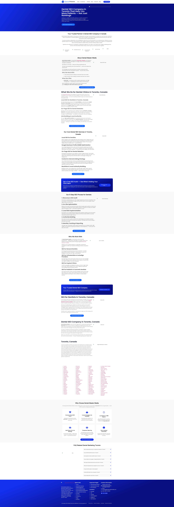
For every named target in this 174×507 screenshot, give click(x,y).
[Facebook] (101, 493)
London (64, 385)
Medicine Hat (103, 380)
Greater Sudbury (79, 380)
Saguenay (78, 382)
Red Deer (103, 367)
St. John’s (90, 372)
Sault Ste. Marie (91, 392)
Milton (89, 382)
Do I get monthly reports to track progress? (91, 469)
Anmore (77, 385)
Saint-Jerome (103, 387)
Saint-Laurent (91, 387)
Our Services (82, 1)
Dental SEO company (81, 60)
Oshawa (65, 391)
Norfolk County (104, 381)
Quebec (65, 377)
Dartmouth (90, 369)
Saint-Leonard (104, 368)
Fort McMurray (91, 390)
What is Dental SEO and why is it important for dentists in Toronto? (94, 449)
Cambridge (78, 389)
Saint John (90, 376)
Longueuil (78, 367)
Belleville (102, 395)
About (92, 1)
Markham (65, 390)
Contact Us (96, 1)
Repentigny (90, 389)
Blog (100, 1)
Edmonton (65, 370)
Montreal (65, 367)
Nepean (77, 375)
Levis (77, 387)
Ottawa (64, 369)
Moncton (90, 380)
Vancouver (65, 375)
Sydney (89, 367)
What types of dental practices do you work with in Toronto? (93, 462)
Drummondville (104, 382)
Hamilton (65, 379)
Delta (89, 368)
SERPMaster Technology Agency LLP (81, 503)
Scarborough (66, 376)
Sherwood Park (104, 385)
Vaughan (65, 393)
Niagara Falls (91, 384)
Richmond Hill (78, 372)
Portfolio (88, 1)
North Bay (103, 393)
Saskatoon (78, 370)
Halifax (64, 383)
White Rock (103, 377)
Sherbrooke (78, 384)
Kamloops (103, 375)
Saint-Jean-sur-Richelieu (104, 370)
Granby (102, 389)
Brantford (90, 379)
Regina (77, 376)
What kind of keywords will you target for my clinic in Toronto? (94, 466)
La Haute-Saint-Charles (105, 366)
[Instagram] (103, 493)
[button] (106, 2)
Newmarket (90, 393)
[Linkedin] (105, 493)
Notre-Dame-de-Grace (105, 376)
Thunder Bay (90, 370)
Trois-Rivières (78, 390)
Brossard (102, 374)
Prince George (104, 379)
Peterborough (91, 391)
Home (78, 1)
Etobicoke (65, 384)
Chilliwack (90, 388)
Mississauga (65, 372)
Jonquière (103, 388)
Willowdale (90, 385)
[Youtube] (106, 493)
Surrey (64, 381)
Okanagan (65, 387)
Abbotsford (78, 381)
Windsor (65, 389)
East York (77, 392)
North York (65, 373)
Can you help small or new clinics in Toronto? (91, 475)
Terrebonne (90, 374)
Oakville (77, 377)
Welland (102, 391)
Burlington (78, 379)
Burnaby (77, 368)
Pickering (90, 377)
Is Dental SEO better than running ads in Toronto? (92, 472)
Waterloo (90, 373)
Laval (64, 382)
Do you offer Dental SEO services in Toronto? (91, 453)
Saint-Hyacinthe (104, 392)
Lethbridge (103, 372)
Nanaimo (90, 381)
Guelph (77, 391)
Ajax (89, 375)
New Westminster (104, 383)
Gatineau (65, 392)
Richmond (78, 374)
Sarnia (89, 383)
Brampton (65, 380)
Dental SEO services (67, 94)
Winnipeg (65, 374)
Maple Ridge (103, 373)
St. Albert (102, 384)
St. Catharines (78, 383)
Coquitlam (78, 393)
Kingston (90, 366)
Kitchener (78, 366)
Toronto (64, 366)
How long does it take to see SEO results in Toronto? (92, 456)
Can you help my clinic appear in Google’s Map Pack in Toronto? (94, 459)
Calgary (65, 368)
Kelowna (77, 388)
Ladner (77, 369)
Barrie (77, 373)
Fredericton (103, 390)
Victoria (64, 388)
